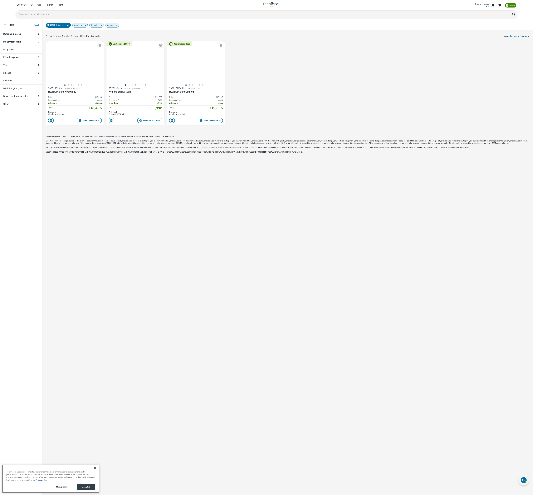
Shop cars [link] (22, 4)
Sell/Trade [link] (36, 4)
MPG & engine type (12, 88)
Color (5, 104)
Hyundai (94, 25)
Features (7, 80)
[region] (50, 479)
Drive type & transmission (15, 96)
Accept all (86, 487)
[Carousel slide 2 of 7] (68, 85)
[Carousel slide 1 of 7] (65, 85)
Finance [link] (49, 4)
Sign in (512, 5)
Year (5, 65)
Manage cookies (63, 487)
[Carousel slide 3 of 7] (71, 85)
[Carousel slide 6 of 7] (81, 85)
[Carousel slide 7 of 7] (85, 85)
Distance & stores (12, 34)
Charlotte (78, 25)
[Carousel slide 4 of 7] (75, 85)
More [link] (60, 4)
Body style (8, 49)
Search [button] (513, 14)
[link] (270, 5)
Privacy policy (41, 480)
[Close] (95, 468)
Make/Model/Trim (12, 41)
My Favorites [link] (499, 5)
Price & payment (11, 57)
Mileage (7, 73)
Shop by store (63, 25)
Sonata (110, 25)
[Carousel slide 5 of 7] (78, 85)
